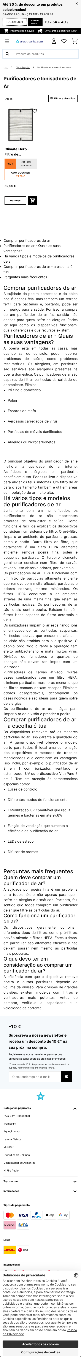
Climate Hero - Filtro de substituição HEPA (20, 152)
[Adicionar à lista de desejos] (34, 111)
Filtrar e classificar (65, 98)
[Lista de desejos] (64, 41)
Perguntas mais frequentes (25, 277)
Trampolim (9, 1123)
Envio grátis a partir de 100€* (61, 30)
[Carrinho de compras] (75, 41)
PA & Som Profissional (16, 1115)
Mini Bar (8, 1147)
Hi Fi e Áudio (11, 1170)
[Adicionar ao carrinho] (32, 200)
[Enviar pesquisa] (7, 53)
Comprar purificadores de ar (26, 240)
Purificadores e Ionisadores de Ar (54, 67)
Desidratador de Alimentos (19, 1162)
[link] (21, 125)
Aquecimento (11, 1131)
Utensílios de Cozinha (16, 1155)
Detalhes (15, 200)
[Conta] (54, 41)
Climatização (23, 67)
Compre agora (35, 21)
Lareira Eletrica (12, 1139)
